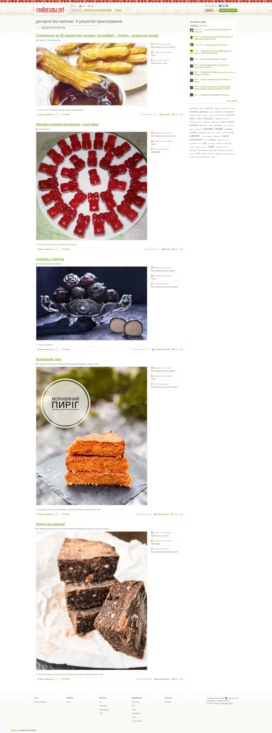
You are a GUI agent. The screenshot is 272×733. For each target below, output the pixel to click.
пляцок (193, 132)
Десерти (206, 74)
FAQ (133, 705)
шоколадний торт (229, 154)
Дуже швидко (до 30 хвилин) (163, 46)
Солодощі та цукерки (53, 263)
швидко (219, 154)
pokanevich (165, 114)
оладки (218, 125)
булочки (209, 108)
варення (225, 108)
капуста (205, 115)
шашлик (211, 154)
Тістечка (226, 95)
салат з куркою (206, 136)
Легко (153, 54)
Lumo (196, 51)
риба (225, 132)
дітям (212, 112)
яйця (213, 157)
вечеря (232, 108)
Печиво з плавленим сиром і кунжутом (214, 79)
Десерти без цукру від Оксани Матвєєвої (71, 364)
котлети (206, 122)
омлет (225, 125)
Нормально (156, 543)
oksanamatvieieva (162, 514)
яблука (192, 157)
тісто (226, 147)
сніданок (193, 143)
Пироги (208, 67)
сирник (212, 140)
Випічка (224, 59)
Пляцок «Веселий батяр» (209, 59)
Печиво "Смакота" (211, 45)
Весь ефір (230, 101)
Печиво (224, 45)
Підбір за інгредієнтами (98, 10)
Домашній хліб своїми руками (205, 39)
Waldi (196, 36)
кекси (199, 118)
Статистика (136, 713)
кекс (192, 118)
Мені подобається (47, 114)
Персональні (103, 709)
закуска (219, 112)
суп (205, 143)
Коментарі (203, 25)
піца (209, 132)
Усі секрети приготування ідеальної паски (215, 36)
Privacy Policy (137, 721)
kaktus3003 (198, 45)
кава (198, 115)
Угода (134, 709)
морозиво (204, 126)
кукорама (215, 122)
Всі (100, 702)
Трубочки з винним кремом (210, 95)
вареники (217, 108)
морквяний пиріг (90, 509)
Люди (118, 10)
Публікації (194, 25)
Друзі (134, 717)
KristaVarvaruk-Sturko (162, 349)
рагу (213, 132)
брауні (101, 674)
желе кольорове (71, 244)
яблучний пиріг (203, 157)
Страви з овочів (92, 364)
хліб (197, 153)
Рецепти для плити (159, 62)
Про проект (136, 702)
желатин (61, 244)
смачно (227, 140)
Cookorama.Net (226, 703)
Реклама (168, 702)
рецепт (218, 132)
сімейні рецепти (201, 147)
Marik (196, 59)
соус (199, 143)
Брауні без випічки (50, 523)
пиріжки (229, 129)
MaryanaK (197, 29)
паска (231, 125)
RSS (235, 101)
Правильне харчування (47, 364)
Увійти (209, 10)
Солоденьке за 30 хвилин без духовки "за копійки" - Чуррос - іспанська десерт (97, 35)
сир (205, 140)
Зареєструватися (228, 10)
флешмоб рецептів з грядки (212, 150)
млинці (194, 125)
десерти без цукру (44, 509)
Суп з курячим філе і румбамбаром (216, 29)
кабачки (192, 115)
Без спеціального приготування (164, 286)
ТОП (101, 713)
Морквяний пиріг (49, 358)
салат (195, 135)
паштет (199, 129)
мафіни (231, 122)
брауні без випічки (91, 674)
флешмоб (193, 150)
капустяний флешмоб (217, 115)
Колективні (103, 705)
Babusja (167, 249)
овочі (211, 126)
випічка (194, 111)
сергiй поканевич (77, 110)
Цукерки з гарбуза (50, 258)
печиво (208, 129)
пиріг (219, 129)
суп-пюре (211, 143)
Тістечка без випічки (53, 40)
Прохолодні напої (211, 53)
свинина (216, 136)
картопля (230, 115)
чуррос (40, 110)
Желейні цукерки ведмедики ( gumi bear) (67, 123)
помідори (202, 133)
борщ (201, 108)
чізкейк (204, 154)
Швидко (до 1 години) (160, 535)
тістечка (219, 147)
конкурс (208, 118)
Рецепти (76, 10)
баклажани (194, 108)
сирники (220, 140)
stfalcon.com (233, 698)
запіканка (229, 112)
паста (192, 129)
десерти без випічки (57, 110)
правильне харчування (75, 509)
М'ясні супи (198, 31)
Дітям (40, 244)
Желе (48, 129)
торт (211, 146)
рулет (231, 132)
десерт (204, 111)
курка (223, 122)
